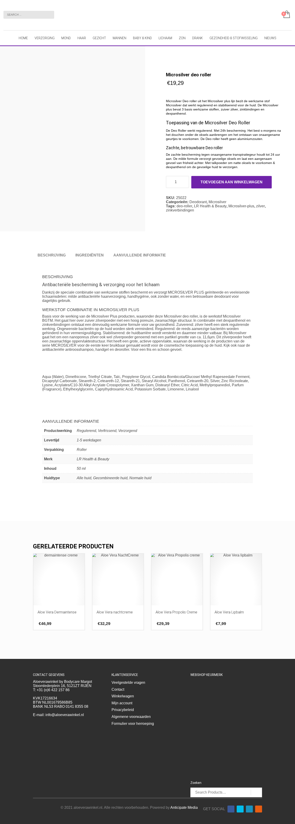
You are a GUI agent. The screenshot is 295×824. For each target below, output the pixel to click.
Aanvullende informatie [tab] (139, 255)
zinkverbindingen (180, 210)
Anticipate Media (184, 807)
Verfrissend (107, 431)
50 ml (81, 468)
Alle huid (84, 478)
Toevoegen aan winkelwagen (232, 182)
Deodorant (198, 202)
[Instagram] (258, 809)
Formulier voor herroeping (133, 724)
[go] (49, 14)
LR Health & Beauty (210, 206)
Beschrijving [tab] (52, 255)
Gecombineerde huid (110, 478)
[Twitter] (240, 809)
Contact (118, 689)
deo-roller (184, 206)
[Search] (256, 792)
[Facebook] (230, 809)
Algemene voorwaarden (131, 717)
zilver (260, 206)
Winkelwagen (123, 696)
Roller (82, 450)
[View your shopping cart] (286, 14)
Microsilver (217, 202)
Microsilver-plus (241, 206)
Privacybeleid (123, 710)
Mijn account (122, 703)
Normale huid (140, 478)
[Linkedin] (249, 809)
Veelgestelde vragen (128, 682)
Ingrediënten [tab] (89, 255)
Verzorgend (127, 431)
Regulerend (86, 431)
